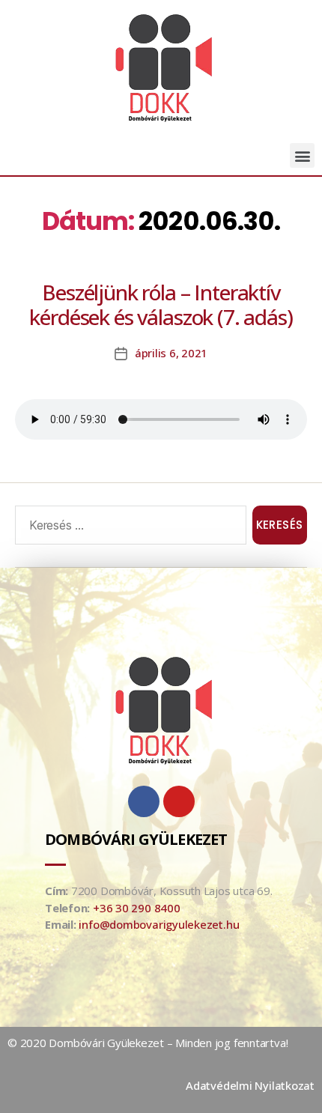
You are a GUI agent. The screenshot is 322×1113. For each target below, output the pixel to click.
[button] (302, 155)
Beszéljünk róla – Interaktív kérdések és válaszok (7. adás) (160, 304)
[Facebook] (144, 801)
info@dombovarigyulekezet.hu (159, 924)
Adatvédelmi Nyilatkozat (250, 1085)
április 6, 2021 (171, 352)
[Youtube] (179, 801)
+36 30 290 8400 (136, 907)
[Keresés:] (127, 528)
